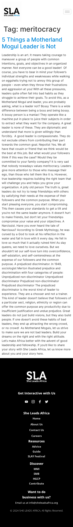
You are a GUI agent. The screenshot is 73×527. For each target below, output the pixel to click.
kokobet (12, 523)
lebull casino (27, 523)
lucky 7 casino (45, 523)
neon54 (61, 523)
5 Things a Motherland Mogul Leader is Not (32, 43)
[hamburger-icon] (67, 11)
